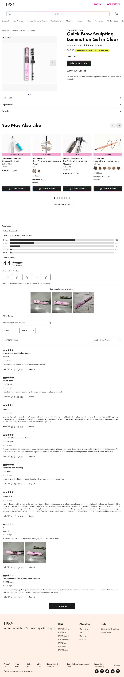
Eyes (23, 31)
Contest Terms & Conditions (52, 665)
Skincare (80, 21)
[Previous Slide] (113, 125)
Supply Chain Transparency (99, 665)
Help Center (106, 632)
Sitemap (82, 639)
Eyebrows (31, 31)
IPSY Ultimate (63, 629)
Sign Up (52, 628)
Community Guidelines (110, 629)
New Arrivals (18, 21)
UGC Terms (39, 665)
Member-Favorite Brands (37, 21)
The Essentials (56, 21)
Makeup (69, 21)
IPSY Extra (62, 632)
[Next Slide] (53, 63)
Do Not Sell (29, 665)
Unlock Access (17, 188)
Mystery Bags (112, 21)
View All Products (62, 204)
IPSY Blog (62, 646)
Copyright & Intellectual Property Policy (78, 665)
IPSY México (63, 650)
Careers (82, 636)
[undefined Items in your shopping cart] (116, 14)
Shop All (5, 21)
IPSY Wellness (63, 639)
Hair (89, 21)
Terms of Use (7, 665)
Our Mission (84, 629)
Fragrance (99, 21)
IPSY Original (63, 636)
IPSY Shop (62, 643)
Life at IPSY (83, 632)
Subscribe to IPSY (79, 63)
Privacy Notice (17, 665)
